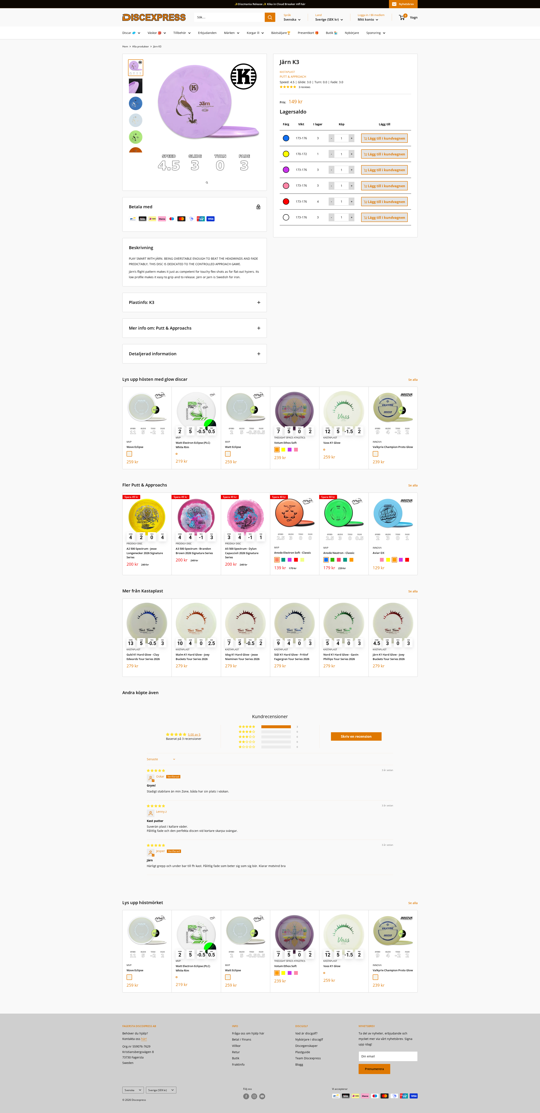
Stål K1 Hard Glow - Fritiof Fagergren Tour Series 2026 (291, 657)
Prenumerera (374, 1069)
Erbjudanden (207, 33)
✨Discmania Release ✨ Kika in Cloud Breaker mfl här (270, 4)
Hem (125, 46)
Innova (377, 441)
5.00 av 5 (194, 734)
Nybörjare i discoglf (309, 1039)
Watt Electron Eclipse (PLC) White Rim (193, 445)
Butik (235, 1058)
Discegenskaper (306, 1046)
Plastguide (302, 1052)
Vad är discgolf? (306, 1033)
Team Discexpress (308, 1058)
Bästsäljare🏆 (280, 33)
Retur (236, 1052)
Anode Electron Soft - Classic (292, 552)
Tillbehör (179, 33)
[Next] (417, 428)
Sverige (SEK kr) (157, 1090)
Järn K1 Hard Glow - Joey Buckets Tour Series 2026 (389, 657)
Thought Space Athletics (289, 437)
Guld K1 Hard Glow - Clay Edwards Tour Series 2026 (143, 657)
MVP (129, 441)
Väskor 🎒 (154, 33)
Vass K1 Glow (331, 443)
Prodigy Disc (134, 543)
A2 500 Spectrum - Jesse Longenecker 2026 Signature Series (145, 553)
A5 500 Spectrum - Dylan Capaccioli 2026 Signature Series (241, 553)
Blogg (299, 1064)
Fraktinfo (238, 1064)
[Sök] (270, 17)
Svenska (129, 1090)
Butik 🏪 (332, 33)
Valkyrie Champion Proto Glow (393, 447)
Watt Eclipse (233, 447)
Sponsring (373, 33)
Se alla (413, 380)
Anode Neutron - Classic (338, 552)
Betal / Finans (241, 1039)
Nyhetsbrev (406, 4)
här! (144, 1039)
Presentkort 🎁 (308, 33)
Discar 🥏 (129, 33)
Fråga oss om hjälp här (248, 1033)
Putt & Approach (293, 77)
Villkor (236, 1046)
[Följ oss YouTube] (262, 1096)
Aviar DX (378, 552)
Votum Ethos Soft (285, 443)
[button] (247, 726)
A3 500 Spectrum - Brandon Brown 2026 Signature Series (194, 551)
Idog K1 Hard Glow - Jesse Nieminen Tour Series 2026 (242, 657)
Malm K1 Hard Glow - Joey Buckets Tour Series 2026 (192, 657)
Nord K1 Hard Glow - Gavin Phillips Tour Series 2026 (340, 657)
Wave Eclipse (135, 447)
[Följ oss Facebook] (246, 1096)
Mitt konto (366, 19)
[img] (156, 770)
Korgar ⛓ (253, 33)
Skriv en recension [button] (356, 736)
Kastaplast (287, 72)
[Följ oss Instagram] (254, 1096)
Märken (229, 33)
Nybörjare (352, 33)
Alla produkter (140, 46)
